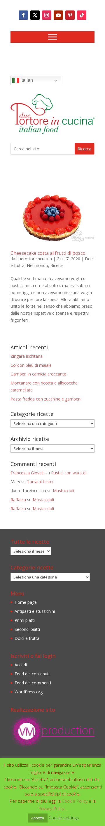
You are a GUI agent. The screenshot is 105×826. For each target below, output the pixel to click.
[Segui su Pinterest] (70, 15)
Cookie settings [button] (64, 817)
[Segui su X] (35, 15)
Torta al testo (40, 481)
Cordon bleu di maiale (31, 365)
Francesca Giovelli (27, 473)
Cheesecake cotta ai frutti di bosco (47, 253)
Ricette (57, 265)
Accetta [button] (37, 817)
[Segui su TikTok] (81, 15)
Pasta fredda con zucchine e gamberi (45, 399)
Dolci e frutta (27, 638)
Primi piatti (25, 620)
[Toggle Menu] (52, 37)
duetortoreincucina (34, 258)
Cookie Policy (75, 801)
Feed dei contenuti (32, 674)
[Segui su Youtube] (58, 15)
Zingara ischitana (26, 356)
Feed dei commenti (33, 683)
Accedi (21, 664)
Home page (26, 602)
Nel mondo (37, 265)
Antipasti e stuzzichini (35, 611)
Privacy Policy (52, 808)
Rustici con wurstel (68, 473)
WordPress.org (29, 692)
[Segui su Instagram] (46, 15)
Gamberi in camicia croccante (38, 374)
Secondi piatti (27, 629)
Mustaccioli (63, 490)
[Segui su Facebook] (23, 15)
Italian (26, 80)
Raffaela (18, 499)
